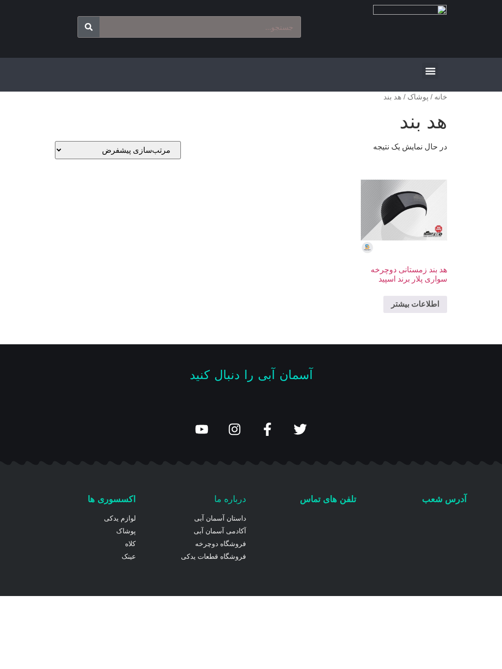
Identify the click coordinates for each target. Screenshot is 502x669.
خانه (440, 97)
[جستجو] (89, 27)
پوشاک (417, 97)
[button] (430, 71)
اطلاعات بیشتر (415, 304)
